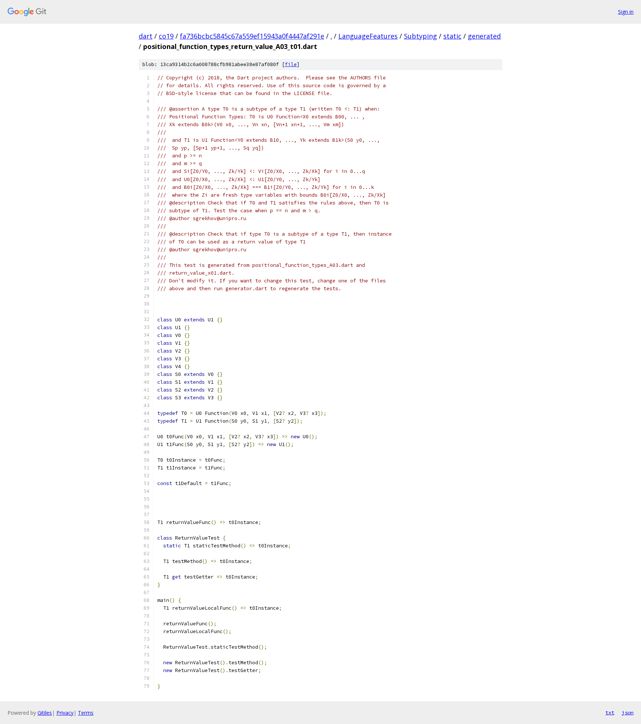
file (291, 64)
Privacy (64, 712)
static (452, 36)
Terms (85, 712)
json (628, 712)
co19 (166, 36)
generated (484, 36)
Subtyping (420, 36)
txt (609, 712)
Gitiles (44, 712)
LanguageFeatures (368, 36)
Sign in (626, 11)
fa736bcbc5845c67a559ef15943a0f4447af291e (252, 36)
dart (145, 36)
